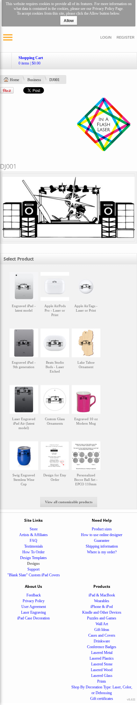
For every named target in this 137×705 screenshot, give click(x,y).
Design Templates (33, 558)
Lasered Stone (101, 664)
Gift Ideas (101, 629)
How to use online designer (101, 535)
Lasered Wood (101, 670)
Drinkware (102, 641)
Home (14, 80)
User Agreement (33, 606)
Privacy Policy (34, 601)
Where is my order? (102, 552)
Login (106, 37)
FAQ (33, 540)
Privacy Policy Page (107, 8)
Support (33, 569)
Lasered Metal (101, 652)
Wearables (101, 601)
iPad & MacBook (102, 595)
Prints (101, 681)
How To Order (33, 552)
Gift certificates (101, 698)
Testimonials (33, 546)
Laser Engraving (33, 612)
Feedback (33, 595)
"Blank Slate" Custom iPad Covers (33, 575)
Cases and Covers (101, 635)
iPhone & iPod (101, 606)
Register (125, 37)
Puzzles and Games (101, 618)
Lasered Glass (101, 675)
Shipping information (102, 546)
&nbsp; (24, 297)
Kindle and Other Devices (101, 612)
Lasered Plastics (102, 658)
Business (34, 80)
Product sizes (102, 529)
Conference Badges (101, 647)
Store (34, 529)
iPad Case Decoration (33, 618)
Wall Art (102, 624)
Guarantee (101, 540)
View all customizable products (68, 502)
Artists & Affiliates (33, 535)
